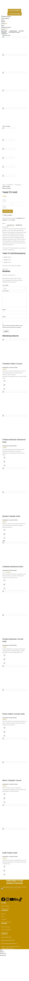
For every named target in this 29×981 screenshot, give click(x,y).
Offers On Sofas (5, 908)
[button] (4, 385)
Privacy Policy (4, 932)
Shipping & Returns (6, 922)
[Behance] (16, 899)
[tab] (10, 225)
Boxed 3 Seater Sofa (11, 516)
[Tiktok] (20, 899)
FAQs (2, 916)
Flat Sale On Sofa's (14, 13)
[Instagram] (7, 899)
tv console (12, 220)
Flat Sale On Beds (14, 10)
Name (4, 309)
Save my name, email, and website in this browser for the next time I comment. (12, 326)
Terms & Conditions (6, 929)
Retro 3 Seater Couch (11, 780)
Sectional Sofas (13, 445)
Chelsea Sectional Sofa (12, 566)
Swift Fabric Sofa (9, 853)
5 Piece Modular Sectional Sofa (13, 440)
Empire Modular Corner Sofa (12, 640)
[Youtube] (12, 899)
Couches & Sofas (13, 367)
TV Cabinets (18, 184)
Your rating (5, 285)
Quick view (4, 389)
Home (4, 184)
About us (3, 913)
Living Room (10, 184)
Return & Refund (5, 926)
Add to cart (7, 211)
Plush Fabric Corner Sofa (13, 714)
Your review (5, 290)
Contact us (4, 919)
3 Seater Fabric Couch (12, 363)
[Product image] (14, 426)
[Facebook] (3, 899)
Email (4, 316)
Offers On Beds (5, 906)
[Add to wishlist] (4, 381)
